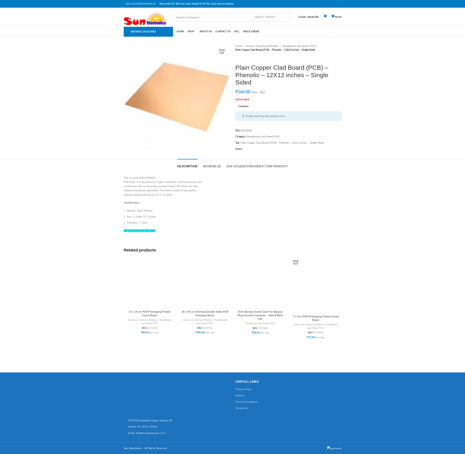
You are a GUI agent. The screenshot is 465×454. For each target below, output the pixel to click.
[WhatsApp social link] (262, 149)
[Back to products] (242, 58)
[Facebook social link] (244, 149)
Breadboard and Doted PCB (298, 46)
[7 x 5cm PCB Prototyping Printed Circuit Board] (315, 285)
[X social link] (249, 149)
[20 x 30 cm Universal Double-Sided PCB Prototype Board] (205, 282)
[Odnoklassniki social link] (258, 149)
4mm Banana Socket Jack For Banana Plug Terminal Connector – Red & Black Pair (260, 315)
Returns (239, 395)
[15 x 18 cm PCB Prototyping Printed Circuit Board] (149, 282)
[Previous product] (237, 58)
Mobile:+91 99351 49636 (142, 426)
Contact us (241, 408)
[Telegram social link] (266, 149)
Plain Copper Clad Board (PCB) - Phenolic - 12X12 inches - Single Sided (282, 142)
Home (238, 46)
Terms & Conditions (246, 401)
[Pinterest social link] (253, 149)
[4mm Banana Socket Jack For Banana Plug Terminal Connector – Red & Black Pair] (260, 282)
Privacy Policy (243, 389)
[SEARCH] (287, 17)
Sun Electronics (133, 448)
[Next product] (246, 58)
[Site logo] (146, 17)
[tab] (187, 164)
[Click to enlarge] (131, 142)
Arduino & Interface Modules (262, 46)
